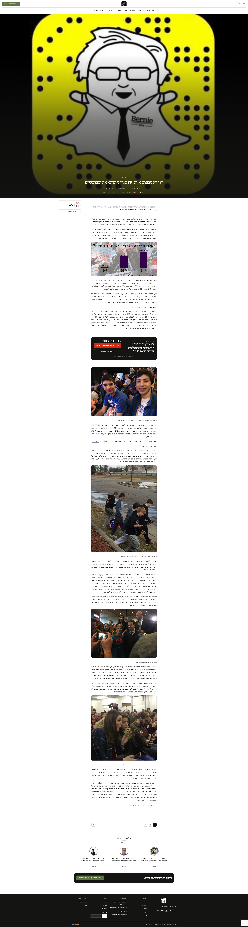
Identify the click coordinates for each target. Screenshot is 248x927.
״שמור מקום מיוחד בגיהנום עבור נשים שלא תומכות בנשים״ (113, 589)
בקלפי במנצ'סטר (115, 772)
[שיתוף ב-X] (150, 825)
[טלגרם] (157, 910)
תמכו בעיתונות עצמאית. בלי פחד (90, 878)
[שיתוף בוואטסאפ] (155, 825)
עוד (96, 10)
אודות (105, 902)
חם (153, 10)
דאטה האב (132, 10)
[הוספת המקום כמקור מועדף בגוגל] (104, 192)
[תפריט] (244, 4)
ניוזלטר (103, 912)
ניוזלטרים (103, 10)
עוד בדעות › (124, 842)
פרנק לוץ (123, 219)
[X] (170, 910)
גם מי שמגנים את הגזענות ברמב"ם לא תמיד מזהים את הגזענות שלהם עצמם (124, 859)
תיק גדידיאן (124, 911)
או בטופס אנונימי (106, 351)
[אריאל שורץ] (154, 851)
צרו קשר (104, 909)
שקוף (85, 905)
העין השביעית (83, 902)
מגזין (125, 10)
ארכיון (110, 10)
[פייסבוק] (174, 910)
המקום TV (118, 10)
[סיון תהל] (93, 851)
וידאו (146, 916)
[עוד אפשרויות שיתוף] (93, 825)
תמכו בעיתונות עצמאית (11, 4)
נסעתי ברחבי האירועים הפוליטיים (131, 450)
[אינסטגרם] (166, 910)
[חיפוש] (239, 4)
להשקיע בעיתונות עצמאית (108, 207)
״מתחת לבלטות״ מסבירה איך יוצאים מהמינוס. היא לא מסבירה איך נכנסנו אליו (154, 859)
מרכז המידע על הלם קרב (119, 915)
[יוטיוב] (162, 910)
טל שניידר (142, 192)
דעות (148, 10)
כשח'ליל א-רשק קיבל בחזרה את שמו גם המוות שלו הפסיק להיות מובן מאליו (93, 859)
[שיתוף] (110, 192)
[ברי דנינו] (124, 851)
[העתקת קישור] (145, 825)
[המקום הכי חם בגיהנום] (163, 901)
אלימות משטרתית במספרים (118, 908)
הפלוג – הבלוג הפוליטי (134, 805)
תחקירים (141, 10)
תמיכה (105, 905)
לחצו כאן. (95, 441)
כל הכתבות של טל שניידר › (74, 211)
